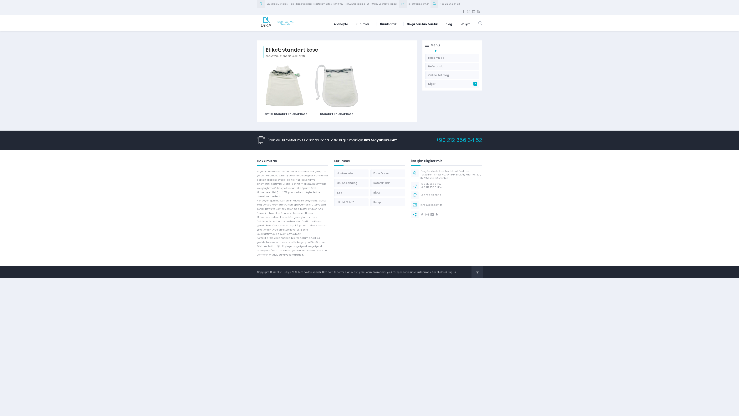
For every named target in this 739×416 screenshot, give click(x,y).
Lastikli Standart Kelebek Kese (285, 114)
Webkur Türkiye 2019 (285, 272)
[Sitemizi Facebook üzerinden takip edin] (463, 11)
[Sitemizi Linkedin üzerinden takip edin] (473, 11)
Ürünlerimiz (388, 24)
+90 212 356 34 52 (450, 3)
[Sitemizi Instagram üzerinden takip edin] (468, 11)
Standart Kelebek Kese (336, 114)
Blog (449, 24)
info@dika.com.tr (419, 3)
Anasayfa (341, 24)
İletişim (465, 24)
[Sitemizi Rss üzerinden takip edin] (478, 11)
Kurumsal (363, 24)
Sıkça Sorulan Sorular (422, 24)
